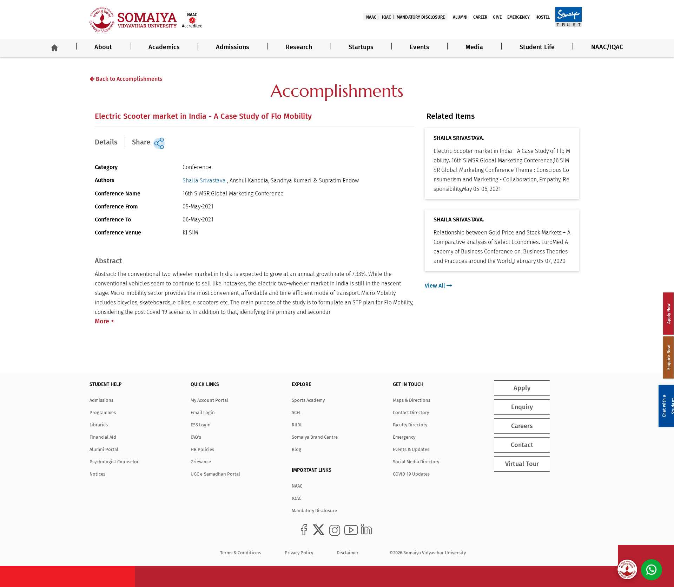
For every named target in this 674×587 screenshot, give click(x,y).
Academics (164, 47)
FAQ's (196, 437)
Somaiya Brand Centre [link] (315, 437)
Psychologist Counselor (114, 461)
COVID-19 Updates (411, 474)
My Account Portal (209, 400)
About (103, 47)
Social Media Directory (416, 461)
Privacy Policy (299, 552)
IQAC (386, 17)
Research (299, 47)
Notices (97, 474)
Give (497, 17)
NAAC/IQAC (607, 47)
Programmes (103, 412)
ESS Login (201, 424)
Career (480, 17)
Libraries (99, 424)
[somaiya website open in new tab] (568, 16)
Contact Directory (411, 412)
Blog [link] (296, 449)
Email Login (203, 412)
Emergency (518, 17)
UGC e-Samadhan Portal (215, 474)
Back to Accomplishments (128, 79)
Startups (361, 47)
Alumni (460, 17)
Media (474, 47)
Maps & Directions (411, 400)
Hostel (542, 17)
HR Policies (202, 449)
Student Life (537, 47)
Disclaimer (347, 552)
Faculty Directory (410, 424)
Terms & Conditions (240, 552)
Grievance (201, 461)
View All (436, 285)
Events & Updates (411, 449)
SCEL (296, 412)
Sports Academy (308, 400)
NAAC (371, 17)
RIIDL (297, 424)
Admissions (232, 47)
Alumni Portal (104, 449)
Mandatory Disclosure (420, 17)
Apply (522, 388)
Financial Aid (103, 437)
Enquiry (522, 407)
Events (419, 47)
